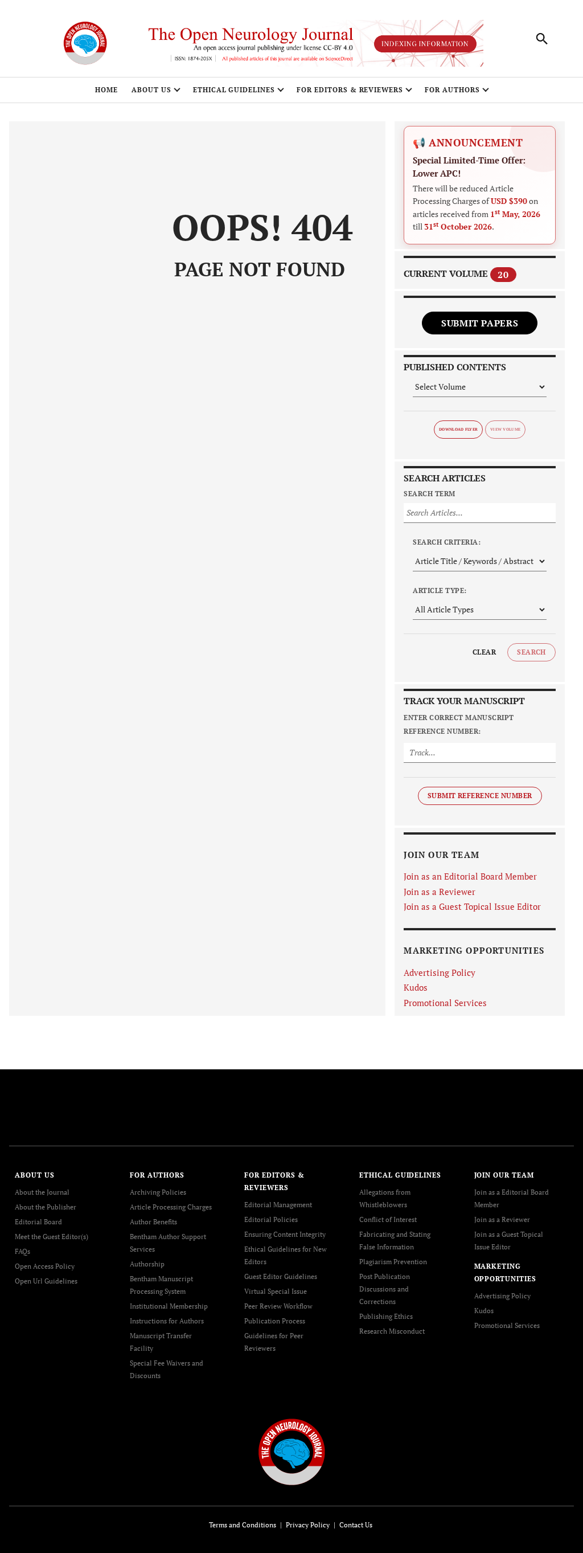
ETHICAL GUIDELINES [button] (234, 89)
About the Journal (42, 1192)
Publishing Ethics (386, 1316)
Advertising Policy (439, 972)
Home (106, 89)
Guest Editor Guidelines (280, 1276)
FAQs (22, 1251)
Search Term (429, 493)
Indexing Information (425, 43)
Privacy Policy (308, 1525)
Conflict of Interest (388, 1219)
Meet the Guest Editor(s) (51, 1236)
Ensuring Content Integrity (285, 1234)
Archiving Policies (158, 1192)
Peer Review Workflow (278, 1306)
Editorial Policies (271, 1219)
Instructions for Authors (167, 1321)
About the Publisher (45, 1207)
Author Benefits (153, 1221)
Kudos (416, 987)
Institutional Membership (169, 1306)
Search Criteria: (447, 542)
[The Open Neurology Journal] (291, 1450)
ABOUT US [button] (151, 89)
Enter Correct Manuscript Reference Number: (459, 724)
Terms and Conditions (242, 1525)
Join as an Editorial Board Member (470, 876)
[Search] (542, 39)
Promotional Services (445, 1002)
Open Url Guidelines (46, 1281)
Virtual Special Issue (275, 1291)
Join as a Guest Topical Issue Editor (472, 906)
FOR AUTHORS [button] (452, 89)
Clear (484, 652)
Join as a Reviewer (439, 891)
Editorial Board (38, 1221)
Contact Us (355, 1525)
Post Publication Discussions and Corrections (384, 1289)
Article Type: (439, 590)
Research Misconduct (392, 1331)
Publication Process (274, 1321)
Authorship (147, 1264)
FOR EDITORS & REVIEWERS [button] (350, 89)
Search (531, 652)
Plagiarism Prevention (393, 1261)
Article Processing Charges (171, 1207)
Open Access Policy (45, 1266)
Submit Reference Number (480, 795)
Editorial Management (278, 1204)
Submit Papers (479, 323)
